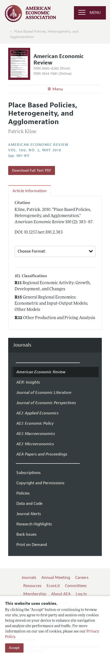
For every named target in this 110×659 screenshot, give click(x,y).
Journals (22, 345)
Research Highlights (34, 524)
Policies (23, 493)
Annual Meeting (55, 577)
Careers (82, 577)
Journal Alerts (28, 513)
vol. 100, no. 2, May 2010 (34, 150)
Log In (81, 594)
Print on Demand (31, 544)
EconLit (53, 585)
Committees (76, 585)
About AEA (61, 594)
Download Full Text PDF (31, 170)
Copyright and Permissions (40, 483)
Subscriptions (28, 472)
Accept (14, 648)
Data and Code (29, 503)
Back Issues (26, 534)
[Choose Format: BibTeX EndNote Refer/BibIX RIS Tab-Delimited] (55, 251)
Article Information (30, 190)
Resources (32, 585)
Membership (34, 594)
